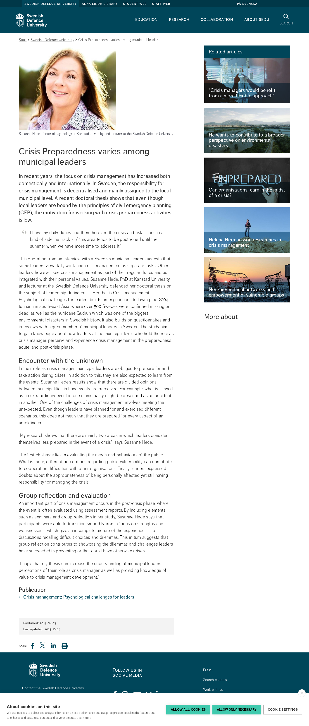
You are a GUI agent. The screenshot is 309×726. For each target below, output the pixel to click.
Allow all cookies (188, 709)
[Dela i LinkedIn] (56, 647)
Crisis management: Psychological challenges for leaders (78, 597)
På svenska (247, 3)
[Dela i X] (43, 647)
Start (23, 40)
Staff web (161, 3)
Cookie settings (283, 709)
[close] (302, 693)
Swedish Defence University (50, 3)
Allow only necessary (237, 709)
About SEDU (256, 19)
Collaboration (217, 19)
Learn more (84, 718)
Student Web (135, 3)
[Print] (67, 646)
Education (146, 19)
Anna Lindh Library (100, 3)
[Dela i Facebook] (35, 647)
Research (179, 19)
